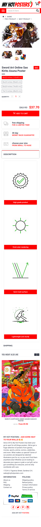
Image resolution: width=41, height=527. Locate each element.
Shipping (6, 485)
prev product (11, 19)
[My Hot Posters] (17, 4)
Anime (9, 17)
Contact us (7, 487)
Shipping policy (28, 480)
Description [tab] (10, 154)
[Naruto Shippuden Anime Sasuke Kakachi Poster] (21, 388)
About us (6, 480)
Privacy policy (27, 487)
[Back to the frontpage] (3, 17)
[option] (7, 54)
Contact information (29, 485)
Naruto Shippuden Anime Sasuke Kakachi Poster (21, 420)
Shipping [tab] (7, 345)
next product (25, 19)
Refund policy (27, 482)
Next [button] (38, 354)
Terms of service (28, 490)
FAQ (4, 482)
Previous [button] (35, 354)
